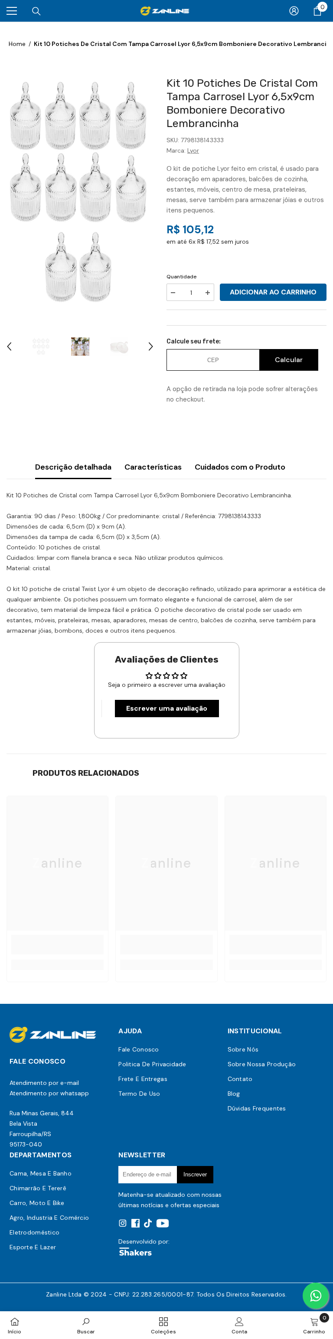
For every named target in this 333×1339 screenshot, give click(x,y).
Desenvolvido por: (144, 1241)
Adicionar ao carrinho (273, 292)
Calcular (289, 359)
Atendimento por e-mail (44, 1083)
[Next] (150, 346)
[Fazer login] (294, 10)
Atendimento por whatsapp (49, 1093)
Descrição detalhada (73, 467)
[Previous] (9, 346)
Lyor (193, 150)
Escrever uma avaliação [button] (166, 708)
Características (153, 467)
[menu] (12, 11)
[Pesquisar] (36, 11)
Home (17, 44)
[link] (57, 944)
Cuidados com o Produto (240, 467)
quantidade (181, 276)
